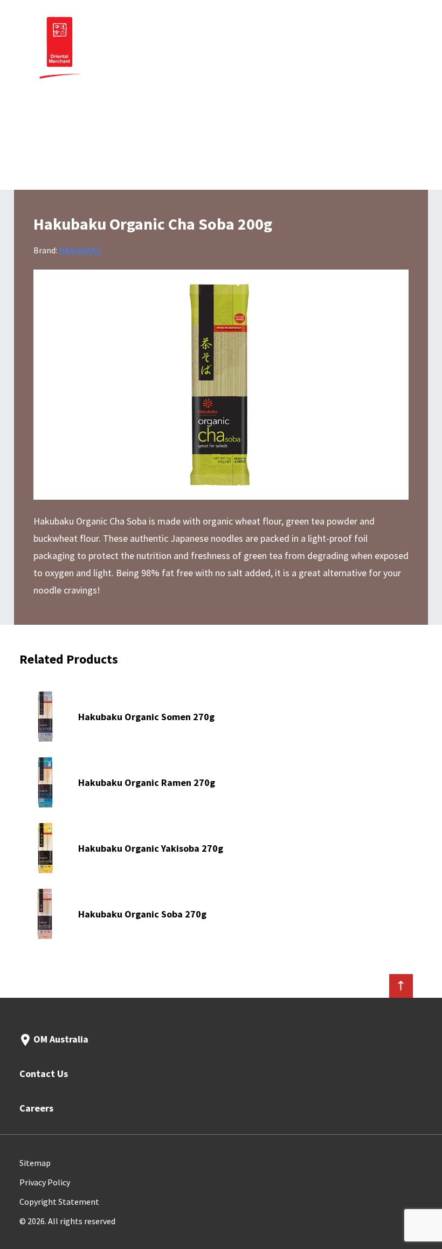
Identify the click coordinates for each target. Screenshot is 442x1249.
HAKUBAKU (80, 250)
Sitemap (35, 1162)
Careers (36, 1108)
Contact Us (43, 1073)
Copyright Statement (59, 1201)
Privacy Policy (44, 1182)
